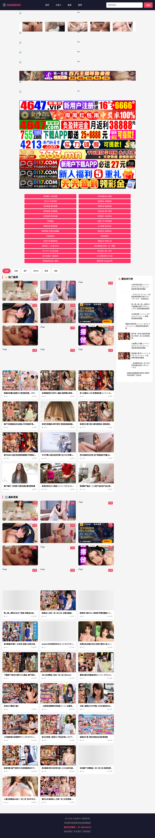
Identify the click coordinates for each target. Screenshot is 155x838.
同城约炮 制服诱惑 (50, 226)
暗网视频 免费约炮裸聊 (50, 231)
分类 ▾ (58, 5)
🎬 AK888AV (11, 5)
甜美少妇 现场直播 (105, 221)
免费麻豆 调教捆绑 (105, 201)
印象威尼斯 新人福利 (50, 261)
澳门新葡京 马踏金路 (50, 256)
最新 (70, 5)
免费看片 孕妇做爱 (50, 196)
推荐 (80, 5)
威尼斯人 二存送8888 (50, 246)
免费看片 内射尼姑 (105, 216)
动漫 (16, 271)
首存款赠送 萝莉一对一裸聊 (104, 246)
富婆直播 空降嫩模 (50, 211)
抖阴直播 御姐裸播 (50, 206)
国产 (25, 271)
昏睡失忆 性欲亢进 (105, 241)
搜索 (148, 5)
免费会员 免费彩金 (105, 231)
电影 (56, 271)
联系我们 (87, 831)
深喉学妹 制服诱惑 (105, 206)
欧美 (46, 271)
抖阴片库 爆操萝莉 (50, 241)
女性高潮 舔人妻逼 (105, 196)
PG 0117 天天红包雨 (50, 251)
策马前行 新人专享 (105, 251)
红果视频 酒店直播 (50, 216)
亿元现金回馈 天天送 (104, 256)
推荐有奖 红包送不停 (104, 261)
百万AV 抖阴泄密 (50, 201)
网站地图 (68, 831)
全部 (6, 271)
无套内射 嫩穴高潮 (105, 211)
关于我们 (77, 831)
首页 (47, 5)
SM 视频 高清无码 (104, 226)
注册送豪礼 (50, 236)
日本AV (36, 271)
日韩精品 (50, 221)
